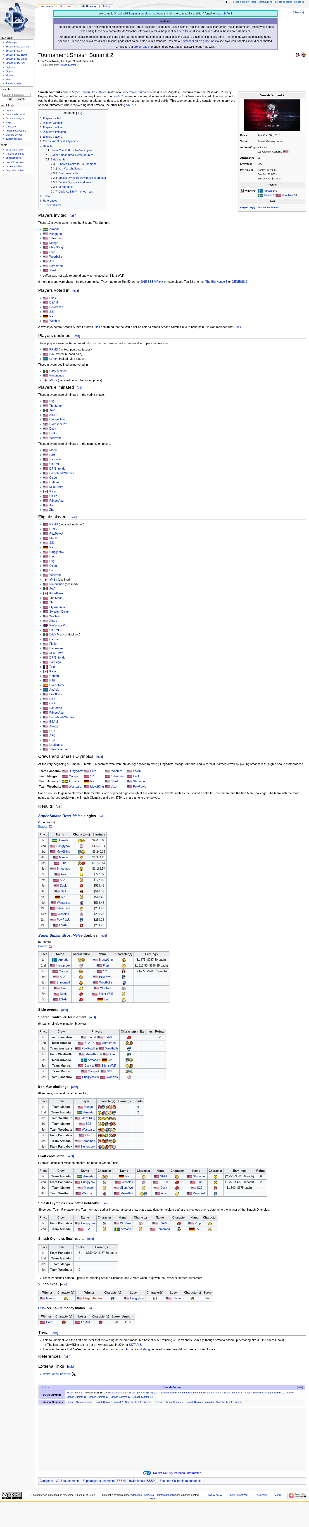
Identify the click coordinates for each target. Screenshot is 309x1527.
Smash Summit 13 (121, 1396)
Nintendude (56, 375)
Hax (97, 327)
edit (73, 215)
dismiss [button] (298, 12)
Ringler (177, 1298)
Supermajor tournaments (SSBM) (104, 1480)
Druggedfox (56, 552)
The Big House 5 (216, 281)
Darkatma (55, 708)
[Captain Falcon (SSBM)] (81, 891)
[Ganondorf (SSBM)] (131, 1043)
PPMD (53, 349)
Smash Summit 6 (191, 1392)
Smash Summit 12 (98, 1396)
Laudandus (56, 744)
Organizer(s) (247, 207)
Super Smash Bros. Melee (89, 92)
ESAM (53, 302)
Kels (52, 699)
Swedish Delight (59, 611)
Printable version (15, 162)
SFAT (53, 270)
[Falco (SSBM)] (81, 902)
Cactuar (54, 639)
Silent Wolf (56, 238)
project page (141, 46)
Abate (53, 620)
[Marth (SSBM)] (79, 851)
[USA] (286, 151)
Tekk (52, 666)
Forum (9, 110)
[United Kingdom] (45, 625)
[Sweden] (260, 190)
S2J (52, 311)
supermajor (129, 92)
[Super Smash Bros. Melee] (297, 54)
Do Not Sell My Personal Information (177, 1473)
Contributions (265, 1)
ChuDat (54, 464)
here (181, 31)
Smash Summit (172, 1387)
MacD (53, 450)
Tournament (47, 6)
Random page (13, 83)
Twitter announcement (57, 1374)
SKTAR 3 (132, 105)
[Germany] (45, 316)
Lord (52, 740)
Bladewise (56, 648)
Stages (9, 71)
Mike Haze (56, 487)
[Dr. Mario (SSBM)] (110, 1141)
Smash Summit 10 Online (279, 1392)
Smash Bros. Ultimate (17, 46)
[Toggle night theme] (227, 2)
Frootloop (55, 694)
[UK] (45, 424)
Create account (283, 1)
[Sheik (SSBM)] (83, 851)
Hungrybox (56, 233)
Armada (268, 190)
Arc (51, 505)
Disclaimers (261, 1495)
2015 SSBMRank (151, 281)
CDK (52, 731)
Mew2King (287, 195)
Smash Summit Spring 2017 (143, 1392)
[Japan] (45, 380)
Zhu (51, 509)
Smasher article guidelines (199, 41)
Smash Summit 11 (76, 1396)
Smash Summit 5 (170, 1392)
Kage (52, 491)
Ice (51, 316)
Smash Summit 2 (69, 65)
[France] (45, 666)
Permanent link (14, 166)
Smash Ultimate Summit (80, 1402)
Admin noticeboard (16, 130)
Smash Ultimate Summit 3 (139, 1402)
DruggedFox (57, 419)
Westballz (55, 256)
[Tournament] (303, 54)
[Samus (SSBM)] (83, 863)
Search (5, 89)
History (107, 6)
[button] (298, 1387)
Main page (11, 42)
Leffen (53, 358)
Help (8, 122)
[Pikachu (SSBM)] (81, 874)
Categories (47, 1480)
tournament (145, 92)
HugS (53, 401)
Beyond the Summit (268, 207)
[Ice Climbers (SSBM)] (81, 914)
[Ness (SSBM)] (110, 1146)
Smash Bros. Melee (16, 58)
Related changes (15, 153)
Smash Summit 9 (253, 1392)
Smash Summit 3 (117, 1392)
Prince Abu (56, 500)
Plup (52, 252)
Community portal (15, 114)
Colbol (53, 477)
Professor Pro (58, 424)
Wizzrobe (55, 438)
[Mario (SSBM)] (114, 1106)
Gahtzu (54, 482)
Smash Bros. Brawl (16, 54)
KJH (52, 454)
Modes (9, 75)
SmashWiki (121, 13)
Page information (15, 170)
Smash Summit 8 (232, 1392)
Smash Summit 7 (212, 1392)
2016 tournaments (68, 1480)
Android (54, 689)
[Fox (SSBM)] (83, 840)
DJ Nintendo (57, 468)
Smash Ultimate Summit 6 (230, 1402)
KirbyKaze (56, 593)
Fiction (53, 643)
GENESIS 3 (239, 281)
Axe (52, 261)
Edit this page (89, 6)
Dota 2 (118, 96)
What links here (14, 149)
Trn (226, 36)
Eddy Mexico (58, 371)
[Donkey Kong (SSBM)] (114, 1129)
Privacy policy (214, 1495)
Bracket (43, 826)
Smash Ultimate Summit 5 (200, 1402)
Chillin (53, 496)
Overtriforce (57, 685)
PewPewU (56, 307)
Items (9, 79)
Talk (254, 1)
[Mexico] (45, 371)
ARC (52, 735)
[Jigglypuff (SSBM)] (81, 846)
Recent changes (15, 118)
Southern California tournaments (180, 1480)
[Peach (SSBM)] (79, 840)
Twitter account (14, 138)
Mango (53, 243)
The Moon (55, 405)
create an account (152, 13)
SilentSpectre (58, 749)
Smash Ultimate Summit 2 (109, 1402)
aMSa (53, 380)
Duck (52, 298)
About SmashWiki (238, 1495)
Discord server (14, 134)
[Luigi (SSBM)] (131, 1071)
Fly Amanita (57, 607)
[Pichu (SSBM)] (107, 1118)
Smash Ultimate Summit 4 (169, 1402)
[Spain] (45, 685)
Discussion (66, 6)
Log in (133, 13)
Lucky (53, 433)
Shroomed (56, 266)
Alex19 (53, 414)
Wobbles (55, 320)
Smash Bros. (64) (15, 62)
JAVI (52, 410)
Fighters (10, 67)
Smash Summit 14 (143, 1396)
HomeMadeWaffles (61, 473)
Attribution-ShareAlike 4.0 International (152, 1495)
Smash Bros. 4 (14, 50)
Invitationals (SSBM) (142, 1480)
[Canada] (45, 491)
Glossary (11, 126)
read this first (223, 13)
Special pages (13, 157)
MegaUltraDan (92, 1298)
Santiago (55, 459)
